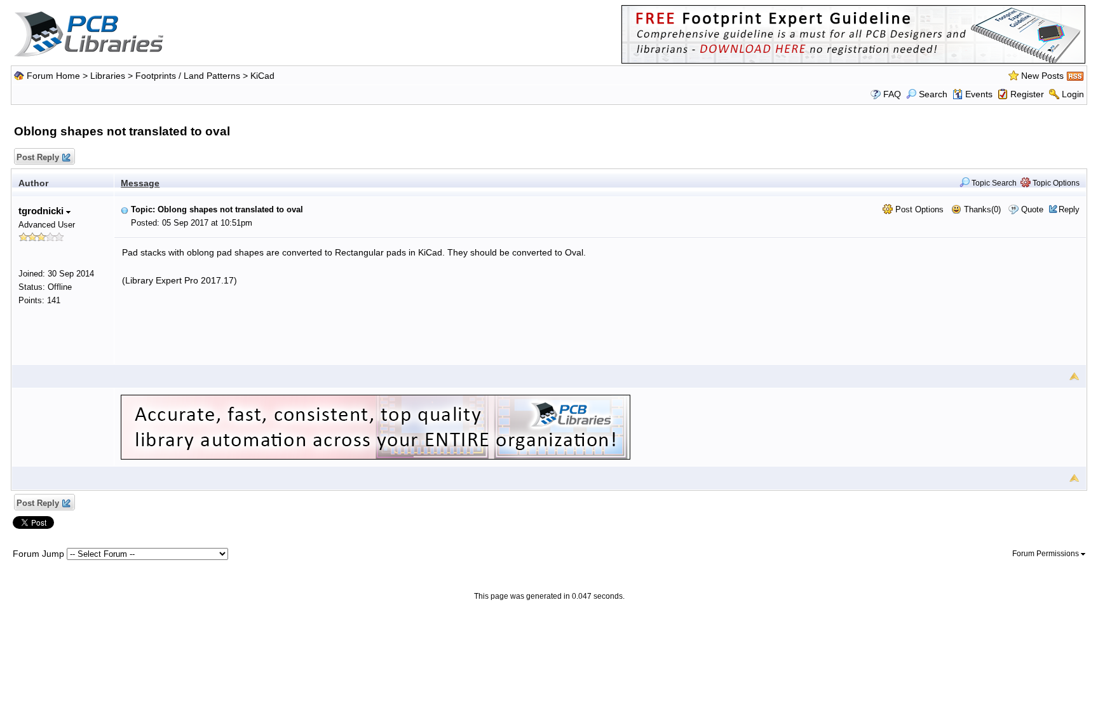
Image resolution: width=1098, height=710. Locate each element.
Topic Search (993, 183)
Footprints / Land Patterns (187, 76)
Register (1027, 94)
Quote (1032, 209)
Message (140, 183)
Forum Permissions (1046, 553)
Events (979, 94)
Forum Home (53, 76)
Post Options (918, 209)
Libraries (107, 76)
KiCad (262, 76)
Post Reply (38, 157)
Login (1073, 94)
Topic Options (1055, 183)
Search (933, 94)
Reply (1069, 209)
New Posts (1042, 76)
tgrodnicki (42, 210)
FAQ (892, 94)
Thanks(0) (981, 209)
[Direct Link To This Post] (124, 209)
